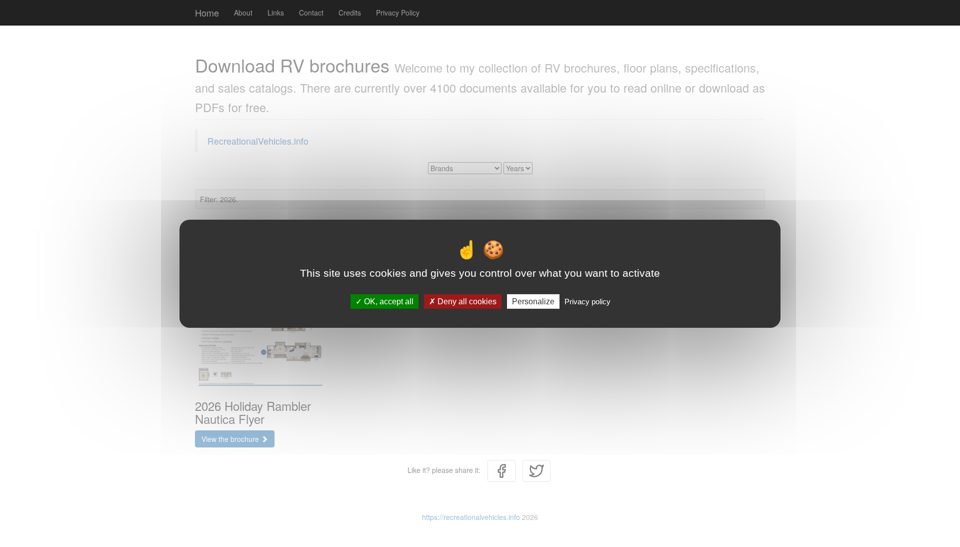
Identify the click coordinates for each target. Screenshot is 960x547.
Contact (311, 13)
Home (207, 12)
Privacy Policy (398, 13)
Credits (349, 13)
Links (276, 13)
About (243, 13)
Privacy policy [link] (587, 301)
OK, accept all (388, 301)
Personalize (533, 301)
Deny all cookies (466, 301)
